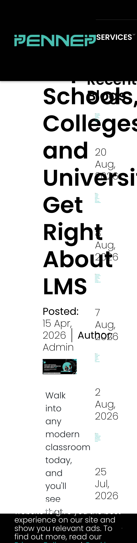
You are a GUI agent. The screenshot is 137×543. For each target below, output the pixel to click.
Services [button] (114, 37)
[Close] (122, 528)
